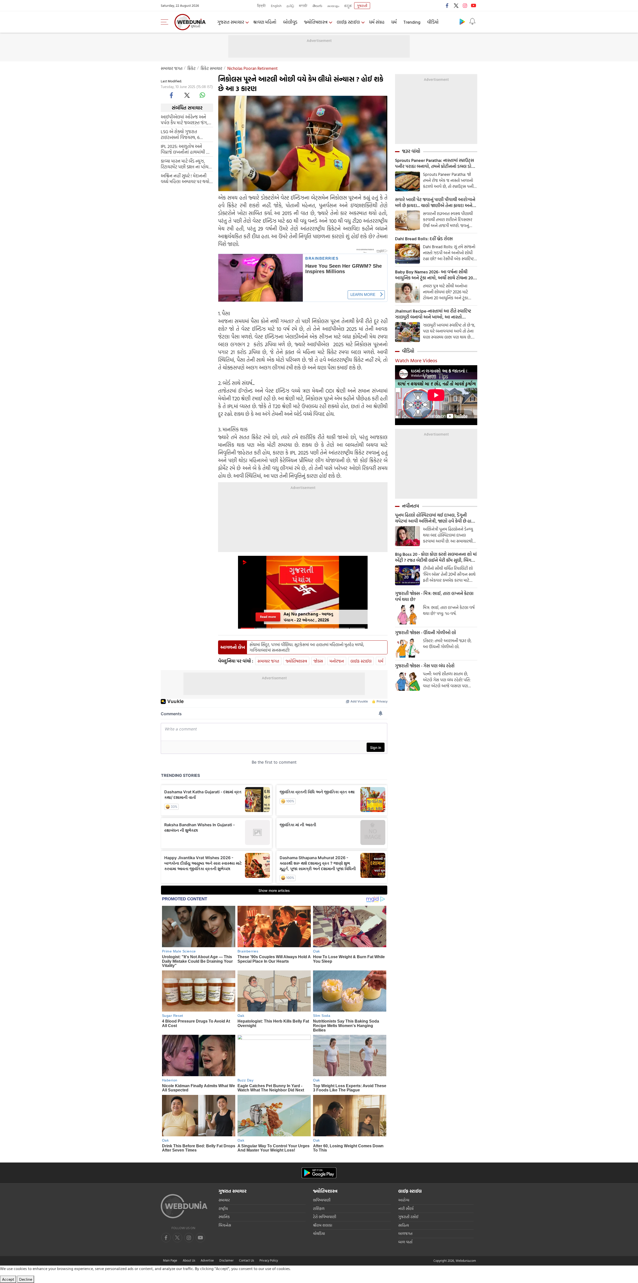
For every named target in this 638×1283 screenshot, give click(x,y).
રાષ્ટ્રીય (223, 1208)
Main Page (170, 1260)
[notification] (472, 21)
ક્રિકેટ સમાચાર (211, 68)
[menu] (166, 22)
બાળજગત (405, 1233)
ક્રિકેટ (191, 68)
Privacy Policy (268, 1260)
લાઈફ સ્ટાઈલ (348, 22)
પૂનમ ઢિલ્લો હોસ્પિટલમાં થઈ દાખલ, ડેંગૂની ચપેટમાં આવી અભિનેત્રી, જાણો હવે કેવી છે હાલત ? (436, 518)
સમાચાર (224, 1200)
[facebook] (447, 5)
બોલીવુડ (290, 22)
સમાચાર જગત (171, 68)
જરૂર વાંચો (411, 151)
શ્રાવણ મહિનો (264, 22)
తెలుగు (317, 5)
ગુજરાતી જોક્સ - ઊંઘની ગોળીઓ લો (425, 633)
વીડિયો (433, 22)
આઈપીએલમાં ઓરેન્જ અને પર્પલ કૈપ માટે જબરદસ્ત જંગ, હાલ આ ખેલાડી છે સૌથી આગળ (184, 119)
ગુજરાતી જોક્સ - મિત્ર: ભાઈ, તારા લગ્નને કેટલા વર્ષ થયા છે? (434, 596)
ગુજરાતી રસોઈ (408, 1217)
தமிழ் (290, 5)
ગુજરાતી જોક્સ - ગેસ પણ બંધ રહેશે (425, 666)
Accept (8, 1279)
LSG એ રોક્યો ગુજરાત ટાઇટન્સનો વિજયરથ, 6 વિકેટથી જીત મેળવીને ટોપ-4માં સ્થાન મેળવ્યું (186, 134)
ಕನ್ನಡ (348, 5)
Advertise (207, 1260)
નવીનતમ (410, 505)
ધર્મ (394, 22)
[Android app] (319, 1172)
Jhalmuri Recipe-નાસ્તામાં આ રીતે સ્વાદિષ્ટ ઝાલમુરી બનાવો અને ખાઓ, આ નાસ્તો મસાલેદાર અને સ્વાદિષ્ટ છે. (433, 314)
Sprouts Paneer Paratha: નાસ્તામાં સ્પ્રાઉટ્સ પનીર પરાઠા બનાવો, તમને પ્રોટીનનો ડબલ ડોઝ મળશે (435, 163)
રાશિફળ (318, 1208)
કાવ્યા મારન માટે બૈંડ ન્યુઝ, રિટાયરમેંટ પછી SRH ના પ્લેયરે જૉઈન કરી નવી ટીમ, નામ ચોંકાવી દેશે (185, 164)
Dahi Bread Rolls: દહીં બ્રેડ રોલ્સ (424, 239)
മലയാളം (333, 5)
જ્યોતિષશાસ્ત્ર (315, 22)
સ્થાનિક (224, 1217)
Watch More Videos (416, 360)
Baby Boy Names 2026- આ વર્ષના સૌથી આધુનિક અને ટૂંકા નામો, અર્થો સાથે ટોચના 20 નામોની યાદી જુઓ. (434, 275)
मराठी (303, 5)
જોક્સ (318, 661)
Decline (25, 1279)
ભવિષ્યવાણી (321, 1200)
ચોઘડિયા (319, 1233)
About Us (189, 1260)
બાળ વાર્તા (405, 1242)
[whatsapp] (202, 95)
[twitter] (456, 5)
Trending (411, 22)
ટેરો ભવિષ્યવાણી (324, 1217)
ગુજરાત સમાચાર (230, 22)
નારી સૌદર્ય (405, 1208)
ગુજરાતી (362, 5)
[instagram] (465, 5)
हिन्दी (261, 5)
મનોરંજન (336, 661)
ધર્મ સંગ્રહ (377, 22)
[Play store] (462, 21)
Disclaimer (226, 1260)
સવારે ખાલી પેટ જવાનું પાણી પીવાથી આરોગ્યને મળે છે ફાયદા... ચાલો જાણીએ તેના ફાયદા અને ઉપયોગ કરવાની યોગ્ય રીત (435, 203)
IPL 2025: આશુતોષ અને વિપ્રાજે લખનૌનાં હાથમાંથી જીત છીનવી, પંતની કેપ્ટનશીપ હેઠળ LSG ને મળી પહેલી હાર (187, 149)
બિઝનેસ (225, 1225)
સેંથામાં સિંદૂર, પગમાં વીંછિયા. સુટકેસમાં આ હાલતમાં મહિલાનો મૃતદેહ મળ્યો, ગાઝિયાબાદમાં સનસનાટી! (306, 647)
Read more (268, 617)
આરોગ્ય (403, 1200)
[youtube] (473, 5)
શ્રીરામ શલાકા (322, 1225)
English (276, 5)
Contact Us (246, 1260)
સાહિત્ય (403, 1225)
